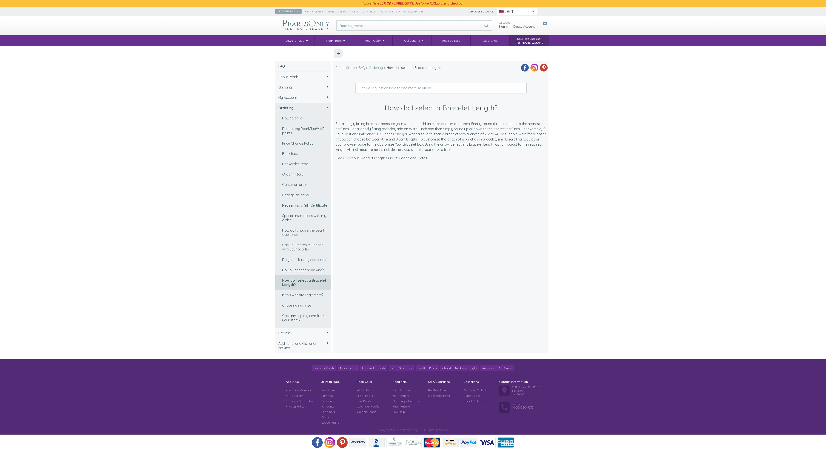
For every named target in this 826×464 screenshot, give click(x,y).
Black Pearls (365, 395)
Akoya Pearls (348, 368)
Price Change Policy (297, 143)
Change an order (295, 195)
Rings (325, 417)
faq (307, 11)
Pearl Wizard (401, 406)
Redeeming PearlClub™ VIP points (303, 131)
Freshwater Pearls (373, 368)
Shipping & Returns (406, 401)
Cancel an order (295, 184)
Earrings (327, 395)
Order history (293, 174)
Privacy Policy (295, 406)
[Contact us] (543, 11)
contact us (389, 11)
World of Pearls (324, 368)
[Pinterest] (544, 67)
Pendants (327, 406)
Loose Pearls (330, 422)
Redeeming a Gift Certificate (304, 205)
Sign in (503, 27)
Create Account (524, 27)
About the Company (300, 390)
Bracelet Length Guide (377, 158)
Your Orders (401, 395)
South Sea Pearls (401, 368)
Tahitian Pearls (427, 368)
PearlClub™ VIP (412, 11)
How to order (292, 118)
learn (319, 11)
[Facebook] (525, 67)
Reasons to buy (288, 11)
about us (358, 11)
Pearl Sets (328, 412)
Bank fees (290, 153)
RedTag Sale (437, 390)
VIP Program (294, 395)
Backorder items (295, 164)
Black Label (472, 395)
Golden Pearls (366, 412)
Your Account (402, 390)
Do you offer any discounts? (304, 260)
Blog (373, 11)
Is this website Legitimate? (302, 295)
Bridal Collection (475, 401)
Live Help (399, 412)
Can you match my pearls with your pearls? (302, 247)
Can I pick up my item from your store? (303, 318)
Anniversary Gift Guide (497, 368)
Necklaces (328, 390)
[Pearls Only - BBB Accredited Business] (376, 442)
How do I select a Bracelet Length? (304, 282)
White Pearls (365, 390)
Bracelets (327, 401)
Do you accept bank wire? (303, 270)
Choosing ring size (296, 305)
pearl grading (337, 11)
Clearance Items (439, 395)
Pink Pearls (364, 401)
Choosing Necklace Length (459, 368)
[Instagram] (534, 67)
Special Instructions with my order (304, 218)
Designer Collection (477, 390)
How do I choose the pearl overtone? (303, 232)
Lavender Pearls (368, 406)
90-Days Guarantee (299, 401)
